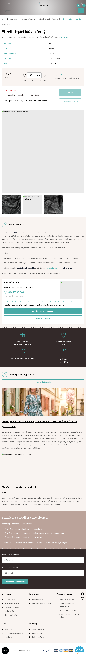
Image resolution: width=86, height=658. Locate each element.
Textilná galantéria (28, 19)
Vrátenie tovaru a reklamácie (66, 604)
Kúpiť (70, 92)
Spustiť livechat (43, 318)
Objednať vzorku (70, 101)
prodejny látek (53, 268)
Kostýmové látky (9, 427)
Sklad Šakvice (38, 629)
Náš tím (8, 629)
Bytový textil (10, 600)
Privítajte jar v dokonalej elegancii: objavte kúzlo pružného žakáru (39, 421)
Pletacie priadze (12, 603)
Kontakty (8, 637)
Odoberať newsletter (15, 582)
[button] (70, 101)
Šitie (5, 492)
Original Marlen (11, 615)
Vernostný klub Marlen (42, 603)
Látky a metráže (12, 607)
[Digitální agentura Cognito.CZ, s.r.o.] (47, 650)
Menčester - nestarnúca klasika (20, 487)
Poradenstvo (37, 600)
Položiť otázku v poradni (43, 311)
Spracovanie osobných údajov (69, 615)
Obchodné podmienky (69, 610)
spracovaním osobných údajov (56, 543)
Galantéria (13, 19)
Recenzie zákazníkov (14, 633)
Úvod (4, 19)
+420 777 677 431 (16, 292)
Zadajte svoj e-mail (10, 567)
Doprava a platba (67, 600)
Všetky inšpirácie (43, 382)
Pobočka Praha (38, 633)
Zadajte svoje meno (10, 555)
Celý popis (65, 37)
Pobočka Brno (38, 637)
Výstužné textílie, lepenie (48, 19)
